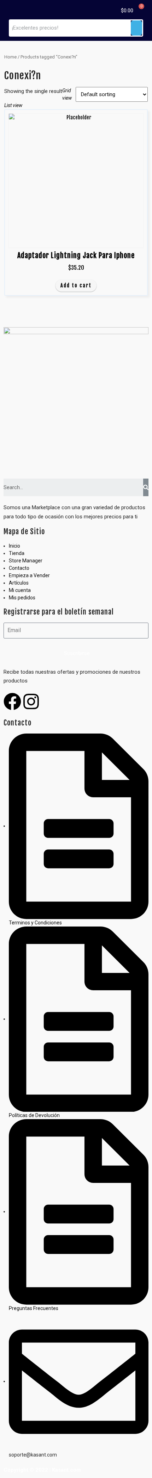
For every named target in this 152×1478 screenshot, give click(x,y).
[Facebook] (12, 701)
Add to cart (76, 285)
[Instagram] (31, 701)
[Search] (145, 487)
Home (10, 57)
